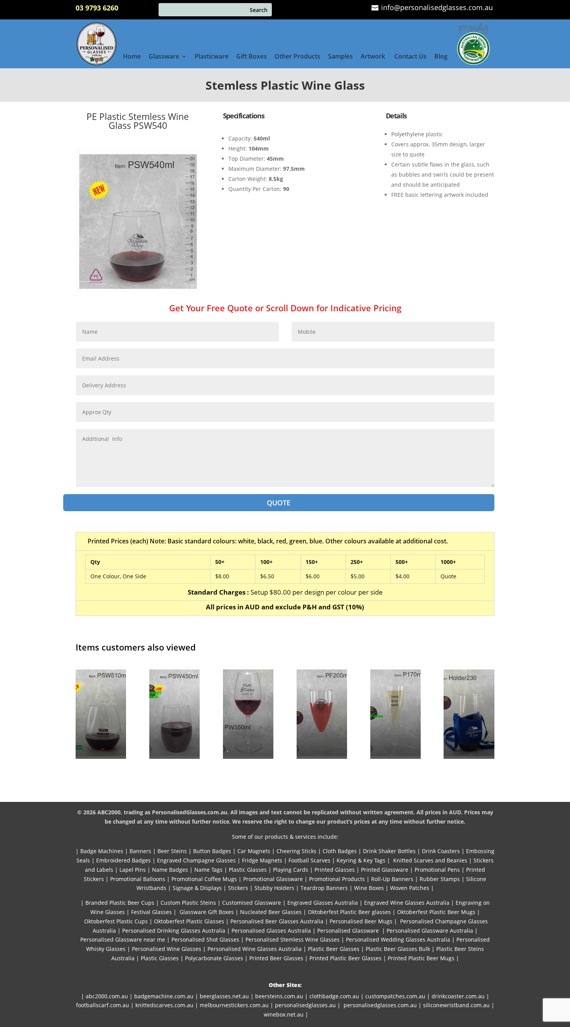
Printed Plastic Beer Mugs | (423, 958)
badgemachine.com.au (163, 996)
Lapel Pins (132, 869)
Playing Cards (290, 869)
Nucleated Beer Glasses (271, 912)
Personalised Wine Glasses (166, 948)
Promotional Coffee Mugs (204, 879)
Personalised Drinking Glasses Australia (173, 930)
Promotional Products (337, 879)
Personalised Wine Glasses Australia (254, 948)
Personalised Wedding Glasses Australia (398, 939)
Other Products (297, 57)
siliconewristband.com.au (456, 1005)
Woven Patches (409, 888)
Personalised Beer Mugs (361, 921)
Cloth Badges (340, 851)
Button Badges (212, 851)
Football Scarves (309, 860)
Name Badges (170, 869)
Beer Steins (172, 851)
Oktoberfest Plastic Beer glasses (349, 912)
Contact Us (410, 57)
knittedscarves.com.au (164, 1005)
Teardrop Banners (324, 888)
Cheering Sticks (296, 851)
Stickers (238, 888)
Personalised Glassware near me (122, 939)
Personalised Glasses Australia (271, 930)
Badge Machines (101, 851)
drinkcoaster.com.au (458, 996)
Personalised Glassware (348, 930)
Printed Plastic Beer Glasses (345, 958)
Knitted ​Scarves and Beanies (430, 860)
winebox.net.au (284, 1014)
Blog (440, 57)
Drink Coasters (441, 851)
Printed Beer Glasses (276, 958)
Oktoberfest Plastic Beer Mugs (436, 912)
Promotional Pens (437, 869)
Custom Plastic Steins (188, 902)
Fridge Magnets (262, 860)
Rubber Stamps (440, 879)
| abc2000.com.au (104, 996)
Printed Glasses (334, 869)
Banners (140, 851)
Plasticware (211, 57)
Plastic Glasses (248, 869)
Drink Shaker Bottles (389, 851)
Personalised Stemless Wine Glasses (292, 939)
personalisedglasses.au (305, 1005)
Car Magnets (253, 851)
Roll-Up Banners (392, 879)
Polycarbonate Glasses (214, 958)
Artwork (374, 57)
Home (132, 57)
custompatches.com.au (395, 996)
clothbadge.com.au (334, 996)
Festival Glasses (151, 912)
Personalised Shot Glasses (205, 939)
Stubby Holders (274, 888)
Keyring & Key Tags (361, 860)
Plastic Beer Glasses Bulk (398, 948)
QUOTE (278, 502)
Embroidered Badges (123, 860)
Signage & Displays (197, 888)
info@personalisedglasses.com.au (436, 7)
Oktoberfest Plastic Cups (116, 921)
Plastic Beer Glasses (333, 948)
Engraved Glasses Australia (322, 902)
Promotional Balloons (137, 879)
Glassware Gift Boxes (207, 912)
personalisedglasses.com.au (380, 1005)
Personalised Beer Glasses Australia (276, 921)
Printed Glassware (384, 869)
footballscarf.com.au (102, 1005)
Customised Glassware (251, 902)
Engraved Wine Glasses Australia (406, 902)
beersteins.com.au (279, 996)
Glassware (164, 57)
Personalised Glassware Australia (430, 930)
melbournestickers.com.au (234, 1005)
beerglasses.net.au (224, 996)
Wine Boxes (369, 888)
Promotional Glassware (273, 879)
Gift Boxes (251, 57)
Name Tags (208, 869)
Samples (340, 57)
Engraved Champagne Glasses (196, 860)
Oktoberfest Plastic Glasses (189, 921)
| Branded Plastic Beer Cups (117, 902)
